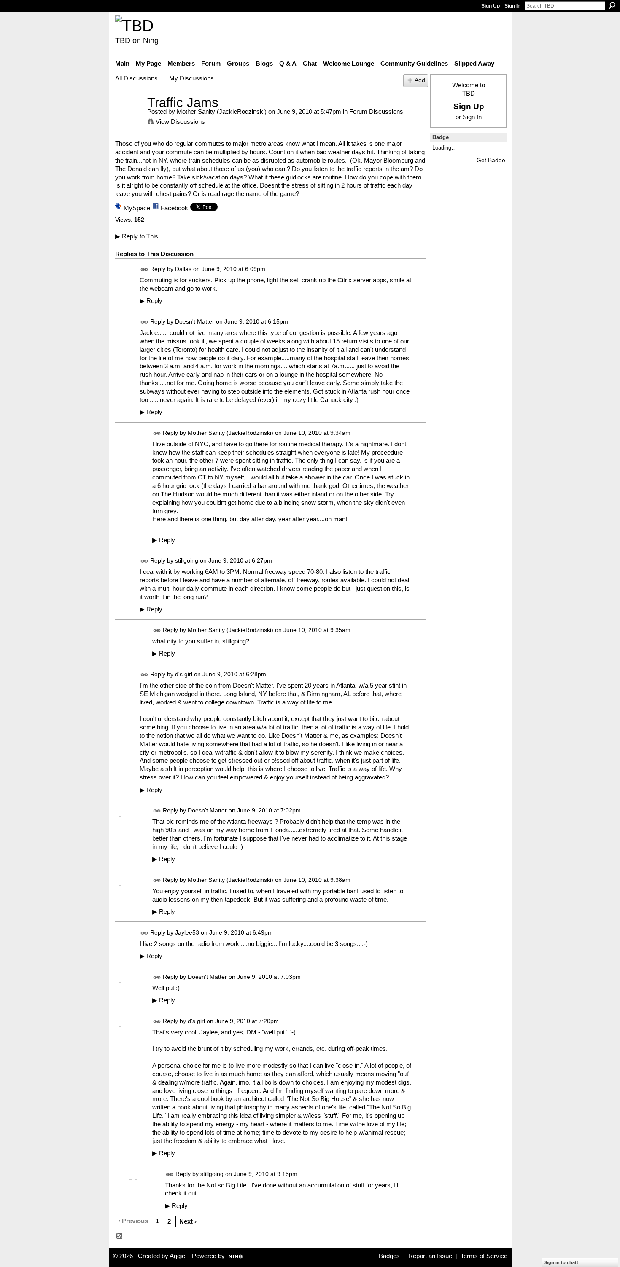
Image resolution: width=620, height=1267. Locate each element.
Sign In (512, 6)
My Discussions (191, 78)
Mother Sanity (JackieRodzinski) (222, 111)
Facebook (174, 208)
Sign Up (490, 6)
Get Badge (491, 160)
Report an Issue (430, 1256)
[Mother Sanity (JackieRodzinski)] (128, 118)
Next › (188, 1221)
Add (420, 80)
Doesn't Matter (194, 321)
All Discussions (136, 78)
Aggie (177, 1256)
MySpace (137, 208)
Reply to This (136, 236)
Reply (151, 300)
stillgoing (186, 560)
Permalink (144, 269)
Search (612, 5)
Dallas (183, 268)
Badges (389, 1256)
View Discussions (180, 121)
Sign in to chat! (561, 1262)
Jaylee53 (187, 932)
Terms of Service (484, 1256)
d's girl (183, 674)
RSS (120, 1236)
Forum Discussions (376, 111)
